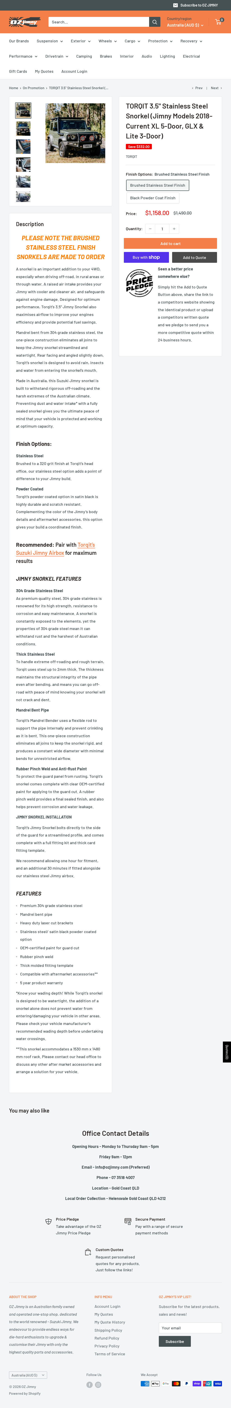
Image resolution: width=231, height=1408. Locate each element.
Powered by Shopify (25, 1393)
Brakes (106, 56)
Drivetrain (54, 56)
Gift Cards (18, 71)
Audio (147, 56)
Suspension (47, 40)
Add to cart (170, 243)
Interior (127, 56)
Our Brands (19, 40)
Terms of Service (110, 1353)
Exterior (78, 40)
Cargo (130, 40)
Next (215, 88)
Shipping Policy (108, 1330)
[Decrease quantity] (150, 229)
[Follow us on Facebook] (89, 1384)
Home (13, 88)
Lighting (167, 56)
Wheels (105, 40)
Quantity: (134, 228)
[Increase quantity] (174, 229)
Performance (20, 56)
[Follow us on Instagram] (98, 1384)
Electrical (191, 56)
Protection (158, 40)
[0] (218, 22)
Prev (199, 88)
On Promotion (33, 88)
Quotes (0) (227, 1052)
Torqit (131, 156)
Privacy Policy (107, 1345)
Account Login (74, 71)
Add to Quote (194, 257)
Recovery (188, 40)
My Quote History (110, 1322)
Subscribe (175, 1341)
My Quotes (44, 71)
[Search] (154, 22)
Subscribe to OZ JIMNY (199, 5)
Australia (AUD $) (24, 1375)
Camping (84, 56)
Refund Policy (107, 1337)
